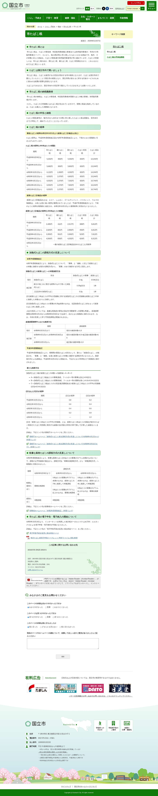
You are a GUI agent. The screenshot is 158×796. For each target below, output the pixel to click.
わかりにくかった (61, 607)
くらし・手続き (50, 26)
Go (142, 8)
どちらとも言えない (49, 627)
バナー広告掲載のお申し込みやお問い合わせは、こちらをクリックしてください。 (101, 696)
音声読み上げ (119, 8)
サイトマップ (66, 786)
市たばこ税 (67, 26)
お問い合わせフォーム (35, 570)
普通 (48, 607)
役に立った (33, 627)
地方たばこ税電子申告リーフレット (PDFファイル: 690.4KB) (54, 538)
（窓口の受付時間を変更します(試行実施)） (53, 752)
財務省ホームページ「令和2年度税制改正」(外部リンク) (51, 511)
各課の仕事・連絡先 (127, 729)
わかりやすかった (36, 607)
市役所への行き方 (100, 729)
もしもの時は (136, 3)
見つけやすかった (36, 617)
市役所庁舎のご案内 (113, 729)
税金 (59, 26)
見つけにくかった (61, 617)
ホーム (40, 26)
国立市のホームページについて (85, 786)
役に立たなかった (68, 627)
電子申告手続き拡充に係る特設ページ (44, 533)
